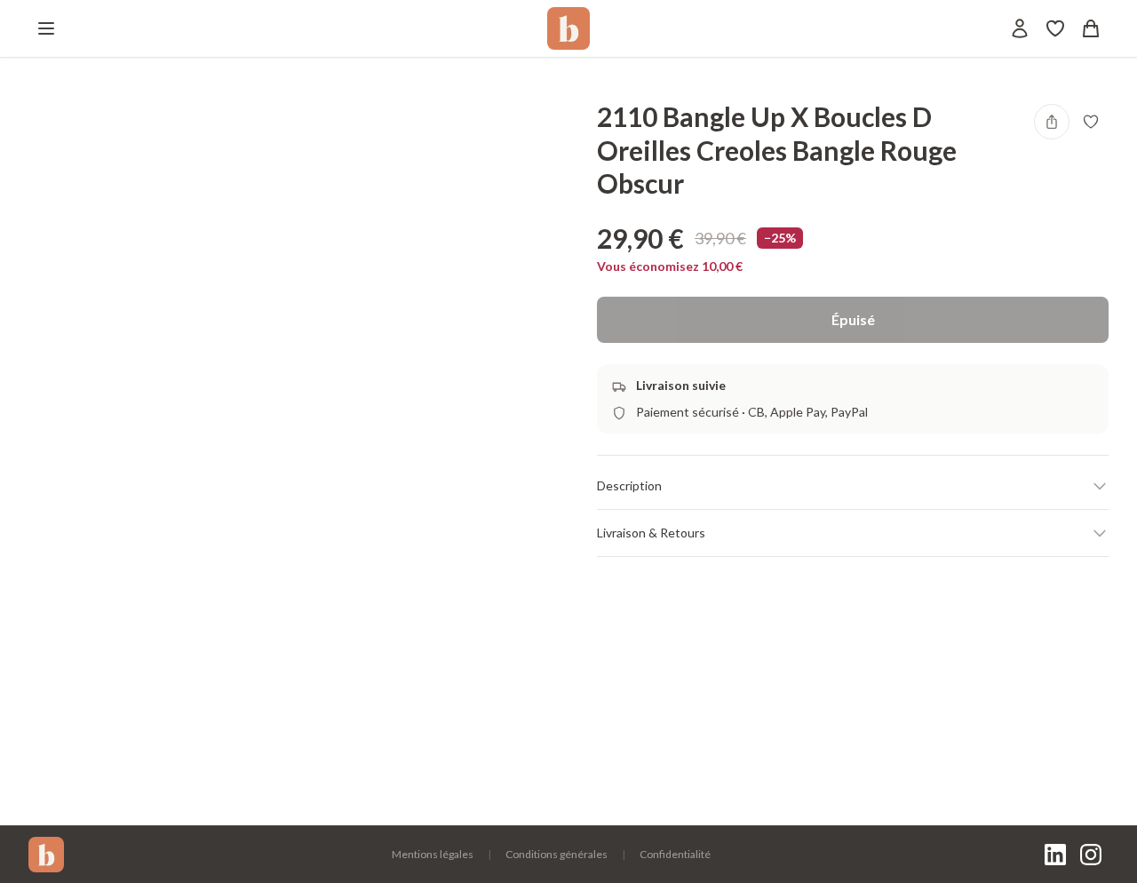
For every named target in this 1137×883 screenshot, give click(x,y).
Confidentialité (675, 854)
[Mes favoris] (1055, 28)
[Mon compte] (1020, 28)
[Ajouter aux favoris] (1091, 121)
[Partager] (1051, 121)
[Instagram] (1091, 854)
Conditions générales (556, 854)
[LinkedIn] (1055, 854)
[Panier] (1091, 28)
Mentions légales (432, 854)
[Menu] (46, 28)
